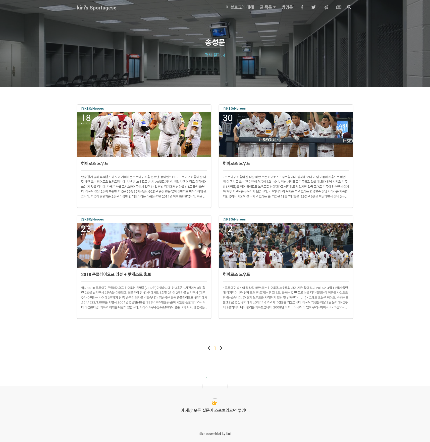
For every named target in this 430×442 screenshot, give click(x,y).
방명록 (287, 7)
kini (228, 434)
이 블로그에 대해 (240, 7)
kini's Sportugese (96, 7)
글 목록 (266, 7)
